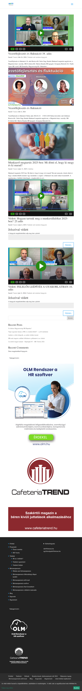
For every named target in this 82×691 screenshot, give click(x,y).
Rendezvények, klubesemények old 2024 (45, 676)
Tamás (15, 57)
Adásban (30, 169)
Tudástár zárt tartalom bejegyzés (37, 57)
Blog (11, 593)
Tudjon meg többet (7, 688)
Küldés (68, 244)
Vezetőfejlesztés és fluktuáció (24, 108)
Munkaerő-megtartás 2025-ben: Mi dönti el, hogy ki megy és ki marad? (41, 164)
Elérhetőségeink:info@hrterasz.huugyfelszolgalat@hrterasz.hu (52, 547)
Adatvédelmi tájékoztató (63, 679)
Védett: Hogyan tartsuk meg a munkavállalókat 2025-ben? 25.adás (38, 220)
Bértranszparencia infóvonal (21, 580)
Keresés (70, 318)
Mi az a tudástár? (18, 559)
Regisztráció (13, 600)
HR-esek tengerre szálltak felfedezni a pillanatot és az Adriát (26, 338)
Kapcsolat (13, 596)
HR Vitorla (16, 553)
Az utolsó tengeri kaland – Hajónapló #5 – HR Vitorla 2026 (26, 342)
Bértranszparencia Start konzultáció (23, 587)
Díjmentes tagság (65, 676)
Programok (13, 547)
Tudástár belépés (18, 565)
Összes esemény (17, 549)
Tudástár (12, 556)
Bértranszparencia (15, 568)
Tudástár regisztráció (19, 562)
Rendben (76, 688)
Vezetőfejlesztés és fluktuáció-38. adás (30, 53)
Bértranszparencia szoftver (21, 583)
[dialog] (41, 686)
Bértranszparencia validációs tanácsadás (25, 590)
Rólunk (26, 676)
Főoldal (12, 544)
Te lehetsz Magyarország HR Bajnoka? (19, 328)
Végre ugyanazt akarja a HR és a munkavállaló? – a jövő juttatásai (28, 332)
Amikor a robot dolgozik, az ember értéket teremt (23, 335)
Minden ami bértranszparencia (22, 571)
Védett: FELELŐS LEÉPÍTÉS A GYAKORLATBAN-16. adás (40, 288)
